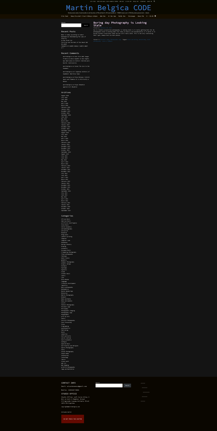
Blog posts (64, 234)
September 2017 (66, 210)
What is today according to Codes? (72, 34)
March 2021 (64, 201)
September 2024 (66, 130)
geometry (64, 260)
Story (63, 349)
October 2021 (65, 189)
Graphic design (66, 264)
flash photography (67, 254)
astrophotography (66, 229)
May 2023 (64, 160)
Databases (64, 242)
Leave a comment (107, 41)
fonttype (64, 256)
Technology (64, 357)
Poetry (63, 318)
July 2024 (64, 134)
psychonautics (65, 328)
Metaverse (64, 293)
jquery (63, 275)
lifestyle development (68, 283)
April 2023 (64, 162)
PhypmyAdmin (65, 314)
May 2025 (64, 119)
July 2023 (64, 156)
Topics (63, 359)
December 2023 (65, 146)
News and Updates (66, 301)
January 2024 (65, 144)
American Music (66, 221)
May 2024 (64, 136)
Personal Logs (104, 39)
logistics (64, 285)
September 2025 (66, 115)
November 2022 (65, 171)
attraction (64, 231)
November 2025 (65, 111)
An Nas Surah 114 (66, 40)
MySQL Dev (136, 1)
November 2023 (65, 148)
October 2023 (65, 150)
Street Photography (67, 351)
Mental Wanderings (67, 291)
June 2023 (64, 158)
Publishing (64, 330)
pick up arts (65, 316)
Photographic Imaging (68, 310)
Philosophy (64, 308)
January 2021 (65, 204)
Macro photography (67, 287)
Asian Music (65, 225)
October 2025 (65, 113)
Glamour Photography (67, 262)
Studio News (65, 353)
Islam (63, 271)
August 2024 (65, 132)
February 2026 (65, 107)
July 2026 (64, 97)
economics (64, 248)
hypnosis (64, 269)
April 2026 (64, 103)
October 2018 (65, 208)
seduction (64, 334)
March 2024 (64, 140)
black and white (132, 39)
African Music (65, 219)
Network (63, 297)
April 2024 (64, 138)
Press (63, 324)
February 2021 (65, 202)
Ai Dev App (128, 1)
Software (64, 342)
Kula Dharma (65, 279)
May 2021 (64, 197)
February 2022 (65, 181)
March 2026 (64, 105)
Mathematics (65, 289)
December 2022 (65, 169)
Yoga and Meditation (67, 369)
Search (63, 22)
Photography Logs (115, 39)
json (62, 277)
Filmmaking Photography (68, 252)
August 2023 (65, 154)
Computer (64, 238)
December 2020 (65, 206)
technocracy (65, 355)
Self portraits (66, 336)
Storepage (143, 1)
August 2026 (65, 95)
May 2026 (64, 101)
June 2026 (64, 99)
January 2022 (65, 183)
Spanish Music (65, 344)
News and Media (66, 299)
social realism (66, 338)
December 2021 (65, 185)
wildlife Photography (68, 367)
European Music (66, 250)
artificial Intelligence (69, 223)
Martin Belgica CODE (108, 7)
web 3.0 (63, 363)
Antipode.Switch (66, 412)
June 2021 (64, 195)
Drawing (63, 246)
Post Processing (66, 322)
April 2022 (64, 177)
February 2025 (65, 123)
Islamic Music (65, 273)
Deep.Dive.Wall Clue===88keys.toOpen (107, 1)
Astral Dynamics (66, 227)
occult (63, 303)
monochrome (142, 39)
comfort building (66, 236)
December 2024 (65, 126)
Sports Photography (67, 347)
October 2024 (65, 128)
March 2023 (64, 164)
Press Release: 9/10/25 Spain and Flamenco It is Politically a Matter (76, 79)
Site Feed (93, 1)
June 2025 (64, 117)
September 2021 (66, 191)
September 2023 (66, 152)
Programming (65, 326)
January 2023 (65, 167)
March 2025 (64, 121)
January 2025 (65, 125)
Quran (63, 332)
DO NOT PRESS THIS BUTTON (72, 419)
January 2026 (65, 109)
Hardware (64, 266)
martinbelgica (67, 56)
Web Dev (122, 1)
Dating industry (66, 244)
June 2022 (64, 175)
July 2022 (64, 173)
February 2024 (65, 142)
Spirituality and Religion (69, 345)
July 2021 (64, 193)
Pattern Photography (67, 305)
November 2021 (65, 187)
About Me (149, 1)
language (64, 281)
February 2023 (65, 165)
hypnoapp (64, 268)
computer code (65, 240)
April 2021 (64, 199)
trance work (65, 361)
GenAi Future (65, 258)
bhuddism (64, 232)
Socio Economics (66, 340)
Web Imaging (65, 365)
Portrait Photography (68, 320)
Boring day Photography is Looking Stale (120, 24)
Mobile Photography (67, 295)
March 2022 (64, 179)
